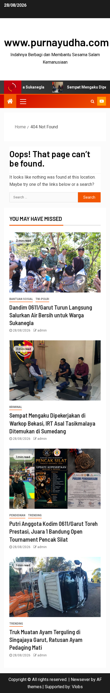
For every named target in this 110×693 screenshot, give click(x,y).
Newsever (80, 679)
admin (42, 330)
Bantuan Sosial (21, 299)
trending (35, 515)
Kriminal (15, 407)
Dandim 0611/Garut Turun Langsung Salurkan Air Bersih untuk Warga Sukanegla (50, 315)
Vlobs (77, 686)
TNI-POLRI (42, 299)
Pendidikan (17, 515)
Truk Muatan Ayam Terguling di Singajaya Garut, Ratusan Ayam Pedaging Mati (45, 639)
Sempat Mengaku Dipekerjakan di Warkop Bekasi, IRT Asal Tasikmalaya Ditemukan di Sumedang (52, 423)
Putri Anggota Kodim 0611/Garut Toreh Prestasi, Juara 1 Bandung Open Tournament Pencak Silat (53, 531)
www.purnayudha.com (56, 42)
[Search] (92, 101)
